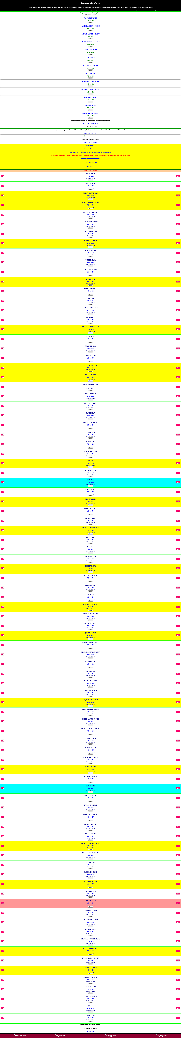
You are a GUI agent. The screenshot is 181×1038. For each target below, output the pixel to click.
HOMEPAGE (90, 1031)
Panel (178, 176)
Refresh (90, 22)
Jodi (3, 176)
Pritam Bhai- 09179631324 (90, 133)
